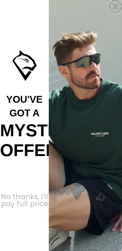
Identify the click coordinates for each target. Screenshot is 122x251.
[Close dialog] (115, 6)
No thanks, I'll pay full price (24, 197)
